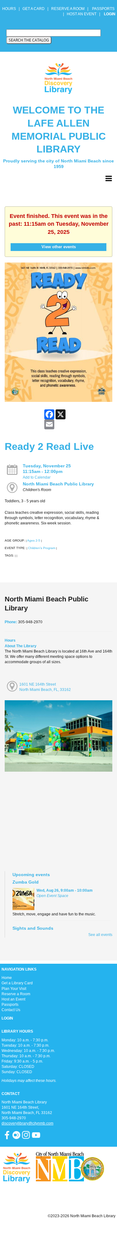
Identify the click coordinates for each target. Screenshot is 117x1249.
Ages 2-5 (33, 540)
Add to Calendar (37, 477)
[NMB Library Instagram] (26, 1134)
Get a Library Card (17, 983)
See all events (100, 935)
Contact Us (11, 1010)
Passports (10, 1004)
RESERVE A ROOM (68, 9)
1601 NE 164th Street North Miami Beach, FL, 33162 (45, 687)
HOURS (9, 9)
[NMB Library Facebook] (7, 1134)
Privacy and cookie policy (33, 1231)
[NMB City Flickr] (16, 1134)
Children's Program (41, 548)
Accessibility (70, 1231)
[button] (108, 178)
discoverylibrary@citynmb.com (27, 1123)
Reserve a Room (16, 994)
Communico (96, 1231)
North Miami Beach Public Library (58, 483)
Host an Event (13, 999)
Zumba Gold (25, 882)
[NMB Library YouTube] (36, 1134)
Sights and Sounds (32, 928)
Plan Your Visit (14, 988)
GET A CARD (33, 9)
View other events (58, 246)
